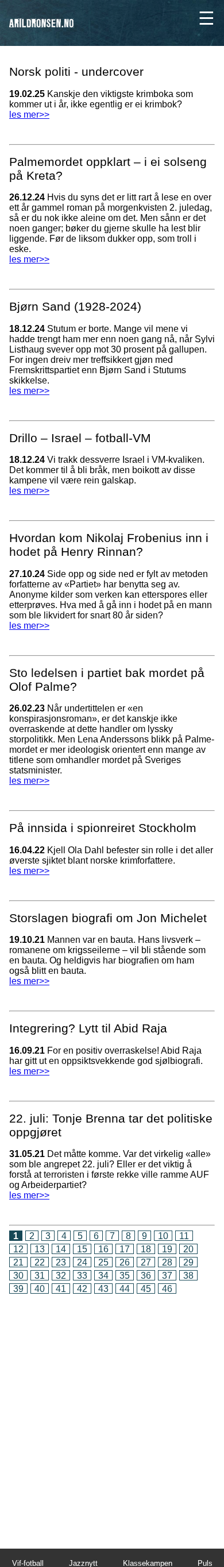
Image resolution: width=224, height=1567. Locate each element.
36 (146, 1275)
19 (167, 1249)
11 (184, 1236)
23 (61, 1262)
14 (61, 1249)
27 (146, 1262)
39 (18, 1289)
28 (167, 1262)
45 (146, 1289)
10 (163, 1236)
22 (39, 1262)
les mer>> (29, 114)
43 (103, 1289)
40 (39, 1289)
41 (61, 1289)
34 (103, 1275)
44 (124, 1289)
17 (124, 1249)
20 (188, 1249)
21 (18, 1262)
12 (18, 1249)
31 (39, 1275)
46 (167, 1289)
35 (124, 1275)
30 (18, 1275)
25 (103, 1262)
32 (61, 1275)
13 (39, 1249)
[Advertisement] (112, 1413)
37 (167, 1275)
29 (188, 1262)
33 (82, 1275)
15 (82, 1249)
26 (124, 1262)
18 (146, 1249)
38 (188, 1275)
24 (82, 1262)
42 (82, 1289)
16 (103, 1249)
